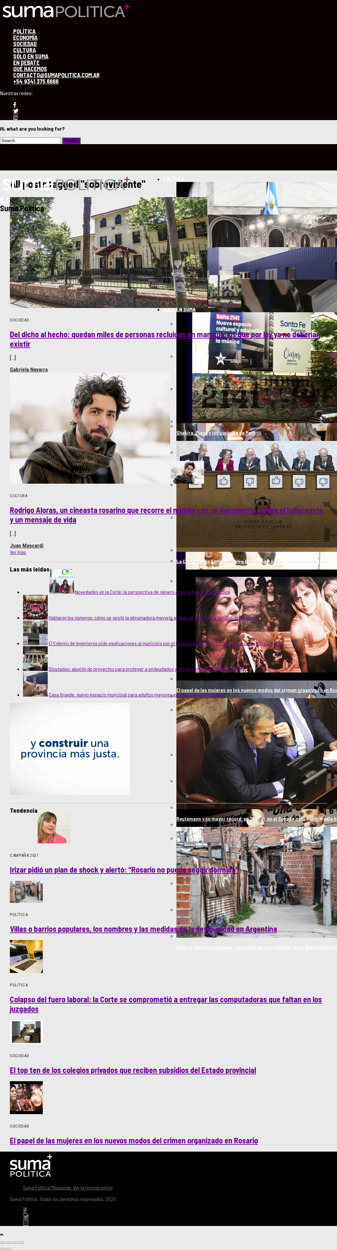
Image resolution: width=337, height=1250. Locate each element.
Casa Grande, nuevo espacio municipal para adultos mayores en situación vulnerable (134, 694)
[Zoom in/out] (21, 1243)
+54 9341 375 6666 (36, 81)
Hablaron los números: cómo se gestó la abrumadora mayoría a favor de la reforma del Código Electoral (153, 617)
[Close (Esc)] (2, 1243)
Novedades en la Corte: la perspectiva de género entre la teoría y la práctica (152, 592)
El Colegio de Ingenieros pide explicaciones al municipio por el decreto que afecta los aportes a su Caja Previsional (165, 643)
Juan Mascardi (26, 545)
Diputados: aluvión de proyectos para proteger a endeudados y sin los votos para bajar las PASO (146, 669)
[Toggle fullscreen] (15, 1243)
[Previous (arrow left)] (2, 1249)
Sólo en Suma (179, 309)
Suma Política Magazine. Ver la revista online (68, 1187)
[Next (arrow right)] (9, 1249)
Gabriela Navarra (29, 369)
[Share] (9, 1243)
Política (173, 179)
